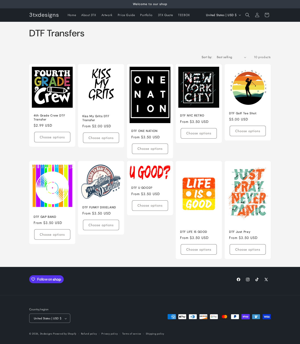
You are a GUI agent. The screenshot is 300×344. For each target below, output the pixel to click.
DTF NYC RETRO (192, 115)
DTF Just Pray (239, 231)
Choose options (52, 137)
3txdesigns (46, 334)
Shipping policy (155, 333)
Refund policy (89, 333)
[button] (247, 15)
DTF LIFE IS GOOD (193, 231)
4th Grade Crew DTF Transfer (49, 117)
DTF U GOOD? (141, 188)
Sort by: (207, 57)
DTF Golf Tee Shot (243, 113)
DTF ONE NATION (144, 131)
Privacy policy (109, 333)
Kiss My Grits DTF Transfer (95, 118)
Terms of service (131, 333)
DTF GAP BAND (45, 216)
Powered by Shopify (64, 334)
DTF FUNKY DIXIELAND (99, 207)
